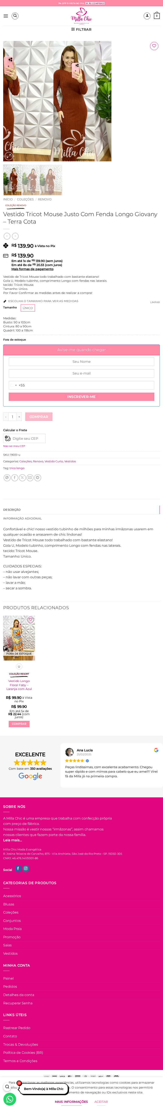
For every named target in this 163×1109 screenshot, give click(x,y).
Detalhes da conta (18, 995)
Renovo (45, 199)
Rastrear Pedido (16, 1028)
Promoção (12, 937)
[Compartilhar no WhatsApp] (7, 477)
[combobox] (17, 385)
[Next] (151, 101)
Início (8, 199)
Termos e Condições (20, 1061)
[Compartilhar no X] (22, 477)
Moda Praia (12, 929)
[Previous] (11, 101)
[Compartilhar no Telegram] (37, 477)
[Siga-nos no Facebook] (18, 868)
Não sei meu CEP (14, 446)
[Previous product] (15, 236)
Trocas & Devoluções (20, 1044)
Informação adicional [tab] (22, 518)
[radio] (28, 308)
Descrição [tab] (12, 509)
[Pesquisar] (7, 1087)
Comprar (39, 417)
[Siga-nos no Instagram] (25, 868)
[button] (5, 16)
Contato (10, 1036)
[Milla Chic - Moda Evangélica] (81, 16)
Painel (8, 978)
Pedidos (10, 987)
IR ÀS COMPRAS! (95, 3)
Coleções (25, 199)
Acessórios (12, 896)
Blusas (8, 904)
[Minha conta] (147, 16)
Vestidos (70, 461)
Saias (7, 945)
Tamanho (10, 307)
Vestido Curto (54, 461)
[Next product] (7, 236)
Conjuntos (12, 921)
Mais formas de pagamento (32, 268)
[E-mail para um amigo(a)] (30, 477)
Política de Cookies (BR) (23, 1053)
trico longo (17, 468)
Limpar (155, 302)
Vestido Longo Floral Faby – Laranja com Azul (19, 685)
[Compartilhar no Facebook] (14, 477)
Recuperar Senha (17, 1003)
